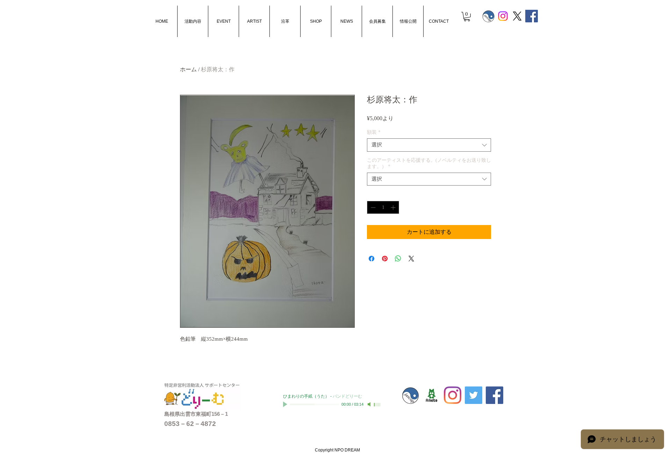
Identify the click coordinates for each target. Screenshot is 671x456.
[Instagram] (503, 16)
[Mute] (369, 404)
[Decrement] (372, 207)
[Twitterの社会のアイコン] (473, 395)
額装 (374, 132)
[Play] (286, 404)
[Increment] (393, 207)
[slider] (377, 404)
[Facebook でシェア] (371, 258)
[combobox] (429, 145)
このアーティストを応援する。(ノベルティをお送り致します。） (429, 163)
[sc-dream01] (431, 395)
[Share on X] (411, 258)
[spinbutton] (383, 207)
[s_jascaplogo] (488, 16)
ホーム (188, 69)
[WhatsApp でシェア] (398, 258)
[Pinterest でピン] (385, 258)
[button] (466, 16)
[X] (517, 16)
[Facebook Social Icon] (531, 16)
